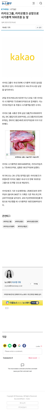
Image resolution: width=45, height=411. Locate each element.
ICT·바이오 (5, 9)
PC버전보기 (23, 407)
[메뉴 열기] (32, 3)
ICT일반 (13, 9)
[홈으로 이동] (7, 3)
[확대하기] (22, 39)
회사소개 (22, 403)
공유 (40, 27)
